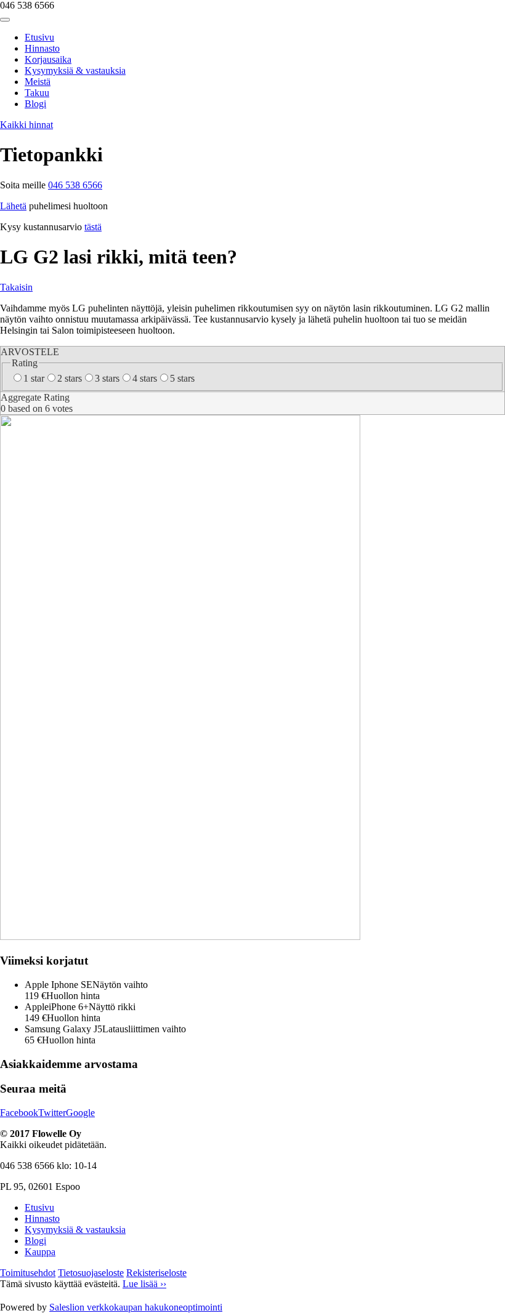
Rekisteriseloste (156, 1272)
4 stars (144, 378)
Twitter (52, 1112)
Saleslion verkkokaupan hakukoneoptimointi (135, 1307)
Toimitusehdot (27, 1272)
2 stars (69, 378)
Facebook (19, 1112)
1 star (33, 378)
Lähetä (13, 206)
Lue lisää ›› (144, 1284)
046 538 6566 (75, 185)
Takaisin (16, 287)
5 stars (182, 378)
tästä (93, 227)
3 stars (107, 378)
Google (80, 1112)
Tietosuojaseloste (91, 1272)
